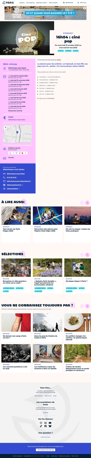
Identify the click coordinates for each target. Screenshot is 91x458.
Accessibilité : (34, 456)
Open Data (54, 456)
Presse (48, 456)
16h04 (59, 60)
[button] (17, 132)
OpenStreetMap (25, 142)
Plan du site (75, 456)
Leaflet (18, 142)
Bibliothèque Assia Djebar (16, 119)
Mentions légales (17, 456)
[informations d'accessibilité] (18, 153)
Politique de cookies (64, 456)
